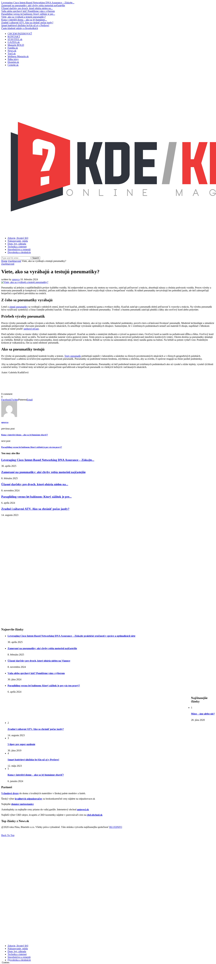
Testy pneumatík (72, 356)
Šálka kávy (13, 59)
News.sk (12, 50)
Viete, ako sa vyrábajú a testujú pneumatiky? (23, 17)
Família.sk (13, 48)
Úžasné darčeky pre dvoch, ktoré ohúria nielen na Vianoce (39, 660)
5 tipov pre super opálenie (21, 744)
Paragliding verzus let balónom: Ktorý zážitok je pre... (28, 14)
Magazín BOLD (16, 45)
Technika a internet (17, 246)
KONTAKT (14, 36)
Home (4, 261)
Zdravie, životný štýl (18, 238)
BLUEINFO (115, 827)
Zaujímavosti (14, 261)
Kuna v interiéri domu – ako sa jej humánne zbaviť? (36, 774)
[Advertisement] (108, 91)
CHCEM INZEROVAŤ (20, 33)
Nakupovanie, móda (18, 241)
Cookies (5, 962)
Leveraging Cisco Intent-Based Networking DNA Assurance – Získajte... (37, 2)
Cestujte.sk (13, 65)
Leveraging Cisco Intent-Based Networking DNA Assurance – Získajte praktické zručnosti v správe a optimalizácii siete (71, 636)
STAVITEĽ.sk (15, 39)
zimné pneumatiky (18, 306)
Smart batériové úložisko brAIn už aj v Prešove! (25, 25)
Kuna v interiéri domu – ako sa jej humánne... (24, 19)
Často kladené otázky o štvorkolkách (19, 28)
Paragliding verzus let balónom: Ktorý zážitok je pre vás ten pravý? (44, 685)
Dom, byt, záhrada (17, 243)
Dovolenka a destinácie (19, 252)
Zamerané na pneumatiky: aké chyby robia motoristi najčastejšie (33, 5)
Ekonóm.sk (13, 62)
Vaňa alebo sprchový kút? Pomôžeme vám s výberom (28, 11)
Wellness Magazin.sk (18, 56)
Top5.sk (12, 53)
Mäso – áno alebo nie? (203, 713)
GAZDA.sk (14, 42)
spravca (16, 279)
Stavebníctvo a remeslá (19, 249)
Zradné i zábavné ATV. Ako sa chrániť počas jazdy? (27, 22)
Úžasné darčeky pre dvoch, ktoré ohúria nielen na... (27, 8)
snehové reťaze (31, 328)
